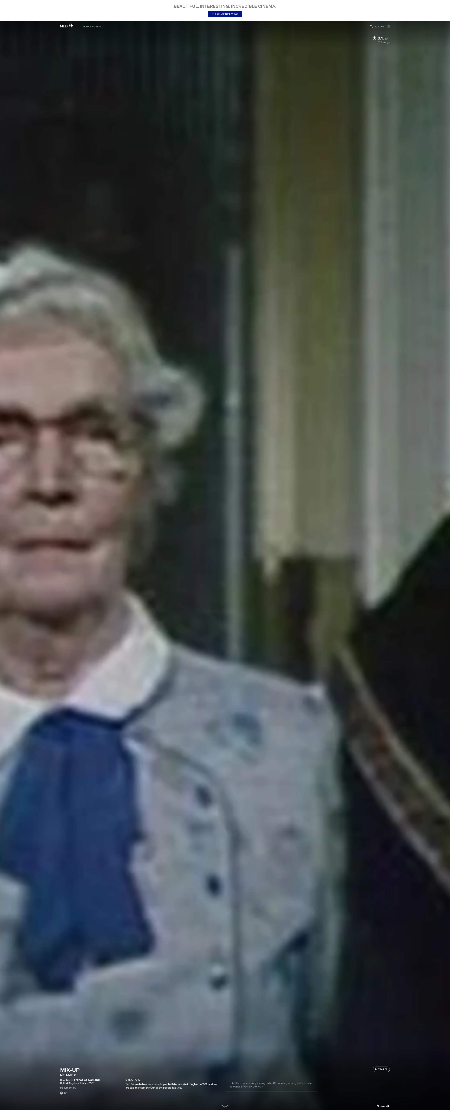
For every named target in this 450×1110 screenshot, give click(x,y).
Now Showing (93, 26)
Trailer (382, 1069)
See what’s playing (225, 14)
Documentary (68, 1087)
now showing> (252, 1086)
